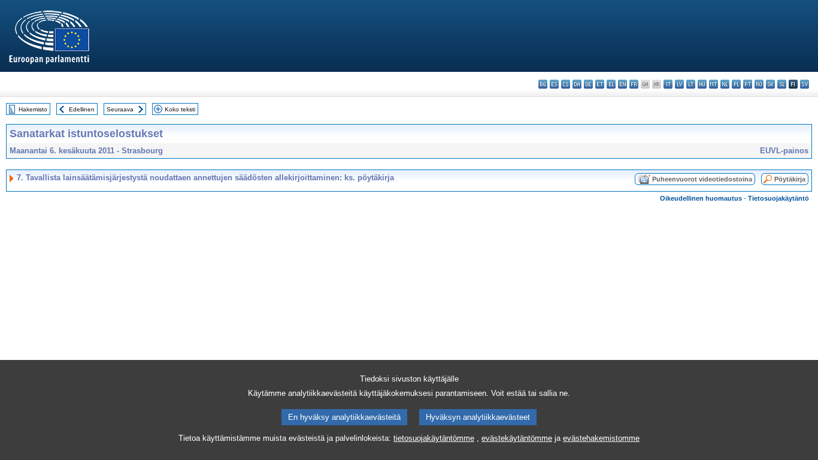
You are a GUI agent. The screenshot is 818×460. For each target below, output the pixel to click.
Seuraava (120, 109)
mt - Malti (713, 84)
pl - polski (736, 84)
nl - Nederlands (724, 84)
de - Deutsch (588, 84)
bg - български (542, 84)
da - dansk (576, 84)
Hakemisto (33, 109)
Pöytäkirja (789, 179)
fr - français (633, 84)
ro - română (759, 84)
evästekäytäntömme (516, 438)
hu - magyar (702, 84)
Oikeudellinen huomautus (701, 198)
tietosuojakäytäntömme (433, 438)
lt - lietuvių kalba (690, 84)
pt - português (747, 84)
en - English (622, 84)
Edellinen (82, 109)
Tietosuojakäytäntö (778, 198)
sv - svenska (804, 84)
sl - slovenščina (781, 84)
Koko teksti (180, 109)
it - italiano (668, 84)
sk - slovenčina (770, 84)
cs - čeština (565, 84)
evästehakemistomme (601, 438)
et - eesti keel (599, 84)
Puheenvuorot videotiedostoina (702, 179)
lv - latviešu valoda (679, 84)
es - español (554, 84)
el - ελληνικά (611, 84)
